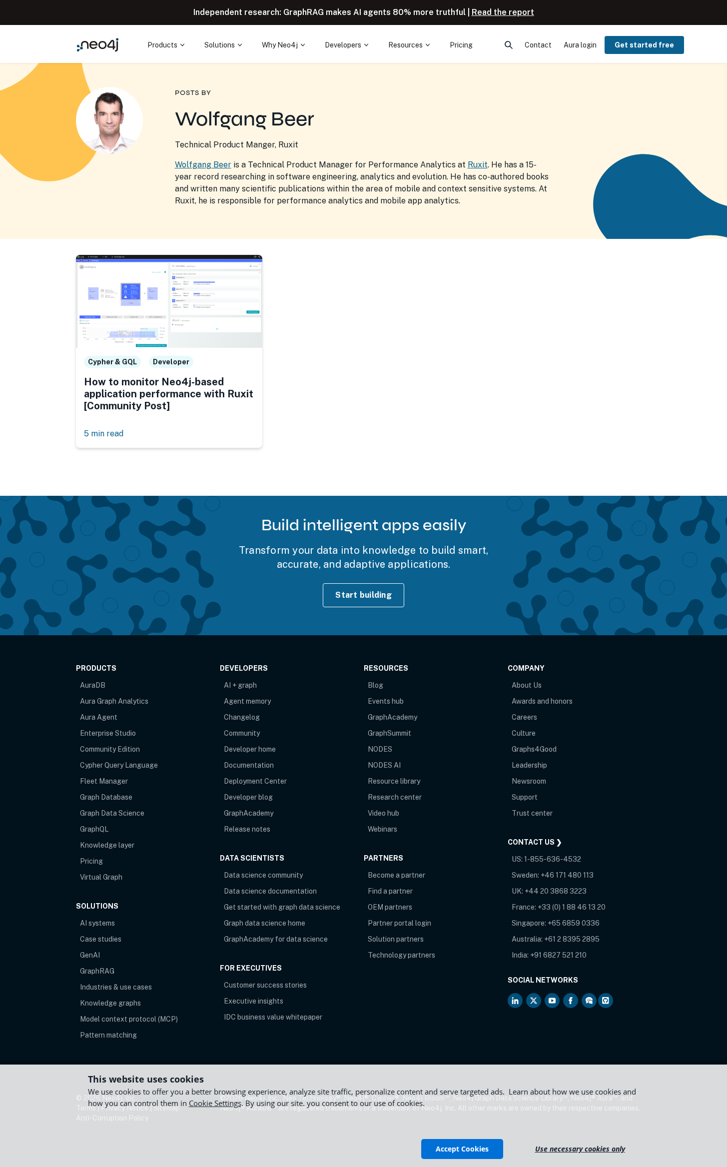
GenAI (90, 955)
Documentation (249, 765)
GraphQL (94, 829)
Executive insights (253, 1001)
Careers (524, 717)
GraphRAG (97, 971)
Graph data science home (264, 923)
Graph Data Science (112, 813)
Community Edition (110, 749)
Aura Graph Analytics (114, 701)
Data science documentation (270, 891)
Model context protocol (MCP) (129, 1019)
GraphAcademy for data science (276, 939)
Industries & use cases (116, 987)
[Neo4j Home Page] (98, 44)
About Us (527, 685)
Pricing (91, 861)
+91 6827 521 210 (558, 955)
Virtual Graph (101, 877)
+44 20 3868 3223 (556, 891)
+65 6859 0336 (574, 923)
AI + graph (240, 685)
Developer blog (248, 797)
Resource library (394, 781)
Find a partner (390, 891)
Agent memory (247, 701)
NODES (380, 749)
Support (525, 797)
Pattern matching (108, 1035)
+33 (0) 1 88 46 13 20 (572, 907)
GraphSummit (389, 733)
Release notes (247, 829)
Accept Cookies (462, 1149)
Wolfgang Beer (203, 164)
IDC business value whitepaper (273, 1017)
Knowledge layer (107, 845)
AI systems (97, 923)
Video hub (383, 813)
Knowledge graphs (110, 1003)
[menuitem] (165, 45)
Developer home (250, 749)
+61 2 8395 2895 (572, 939)
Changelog (242, 717)
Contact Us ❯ (535, 842)
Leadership (529, 765)
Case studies (100, 939)
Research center (395, 797)
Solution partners (396, 939)
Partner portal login (399, 923)
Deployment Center (255, 781)
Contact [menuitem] (538, 45)
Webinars (382, 829)
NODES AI (384, 765)
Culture (524, 733)
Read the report (503, 12)
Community (242, 733)
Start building (363, 595)
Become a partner (396, 875)
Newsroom (529, 781)
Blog (375, 685)
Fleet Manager (104, 781)
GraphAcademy (248, 813)
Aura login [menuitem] (580, 45)
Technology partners (401, 955)
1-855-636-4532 (552, 859)
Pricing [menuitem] (461, 45)
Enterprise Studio (108, 733)
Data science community (263, 875)
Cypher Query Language (119, 765)
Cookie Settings (215, 1103)
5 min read (103, 433)
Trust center (532, 813)
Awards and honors (542, 701)
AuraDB (92, 685)
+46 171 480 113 (567, 875)
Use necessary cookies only (580, 1149)
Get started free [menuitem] (644, 45)
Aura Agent (98, 717)
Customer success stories (265, 985)
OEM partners (390, 907)
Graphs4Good (534, 749)
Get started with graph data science (282, 907)
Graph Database (106, 797)
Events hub (386, 701)
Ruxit (478, 164)
